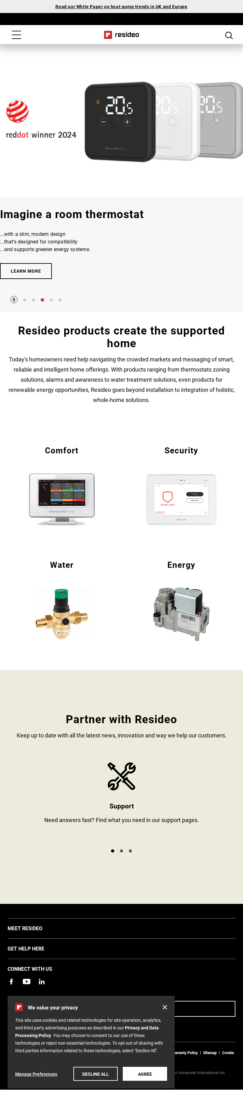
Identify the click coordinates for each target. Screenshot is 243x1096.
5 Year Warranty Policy (179, 1052)
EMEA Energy (181, 600)
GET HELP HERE (35, 948)
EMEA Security (181, 485)
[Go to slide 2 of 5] (33, 300)
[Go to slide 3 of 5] (42, 300)
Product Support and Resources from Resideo (121, 802)
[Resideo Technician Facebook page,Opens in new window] (11, 981)
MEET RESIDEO (34, 927)
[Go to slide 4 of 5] (51, 300)
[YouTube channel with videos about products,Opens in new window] (26, 981)
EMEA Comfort (62, 485)
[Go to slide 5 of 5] (60, 300)
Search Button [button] (229, 35)
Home (121, 35)
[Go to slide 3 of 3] (130, 851)
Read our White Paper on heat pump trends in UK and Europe (121, 6)
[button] (165, 1007)
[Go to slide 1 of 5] (25, 300)
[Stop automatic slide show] (14, 299)
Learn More (26, 271)
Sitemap (210, 1052)
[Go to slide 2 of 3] (121, 851)
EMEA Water (62, 600)
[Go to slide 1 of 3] (113, 851)
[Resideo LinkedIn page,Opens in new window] (42, 981)
